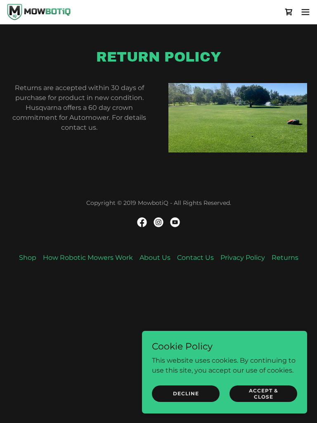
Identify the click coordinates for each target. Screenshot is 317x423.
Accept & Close (263, 393)
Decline (186, 393)
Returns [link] (285, 257)
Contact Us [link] (195, 257)
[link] (39, 12)
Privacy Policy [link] (242, 257)
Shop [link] (27, 257)
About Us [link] (155, 257)
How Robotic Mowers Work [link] (88, 257)
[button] (305, 12)
